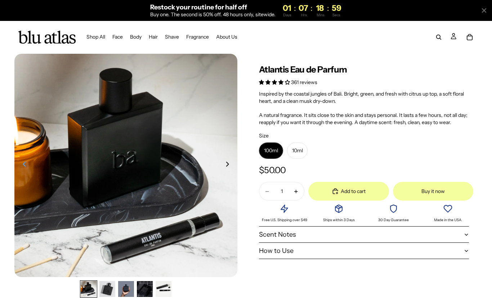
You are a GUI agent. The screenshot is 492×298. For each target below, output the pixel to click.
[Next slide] (229, 165)
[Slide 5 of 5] (163, 289)
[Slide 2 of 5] (107, 289)
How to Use (276, 251)
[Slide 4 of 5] (145, 289)
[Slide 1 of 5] (89, 289)
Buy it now (433, 191)
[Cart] (470, 37)
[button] (275, 82)
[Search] (439, 37)
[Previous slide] (22, 165)
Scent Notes (277, 234)
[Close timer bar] (484, 10)
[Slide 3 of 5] (126, 289)
